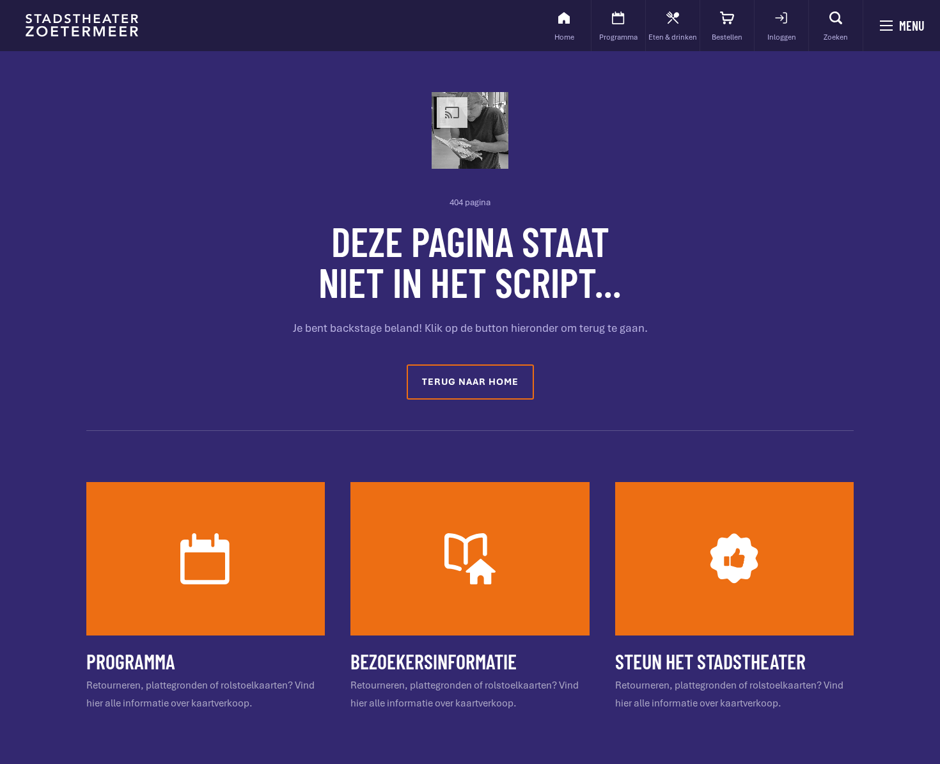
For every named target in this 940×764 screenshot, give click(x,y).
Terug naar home (470, 381)
